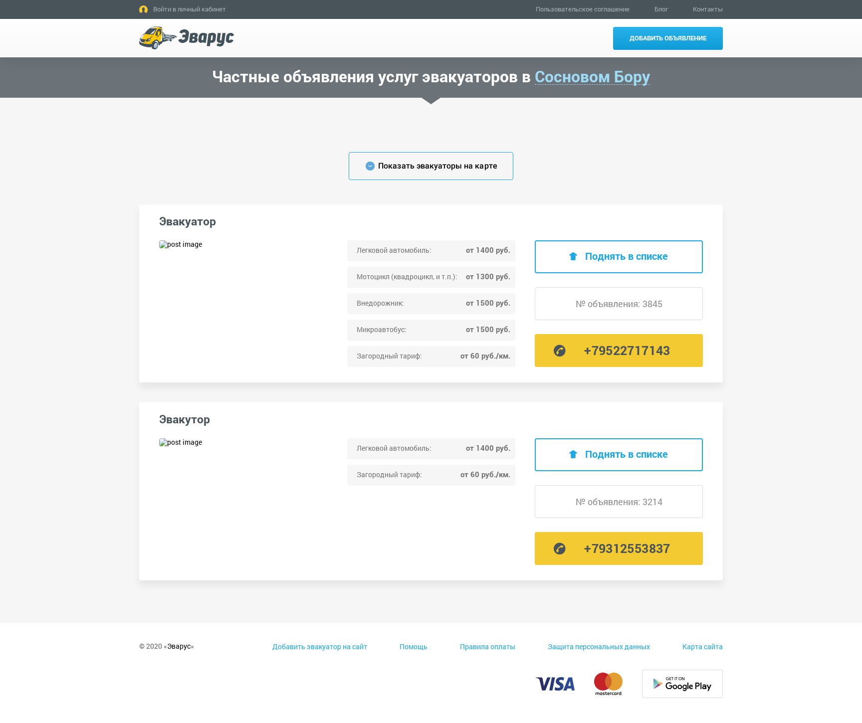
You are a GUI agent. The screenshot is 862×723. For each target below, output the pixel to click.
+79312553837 (627, 548)
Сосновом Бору (592, 76)
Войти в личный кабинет (189, 8)
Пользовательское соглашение (583, 8)
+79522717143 (627, 350)
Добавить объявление (668, 37)
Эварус (179, 646)
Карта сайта (702, 646)
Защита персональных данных (599, 646)
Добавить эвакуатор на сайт (319, 646)
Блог (661, 8)
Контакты (708, 8)
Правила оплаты (487, 646)
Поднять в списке (626, 255)
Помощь (414, 646)
